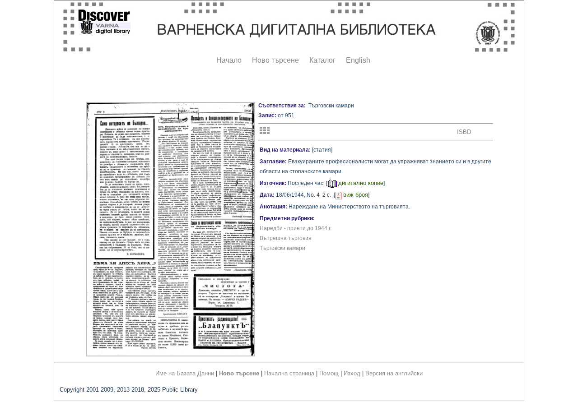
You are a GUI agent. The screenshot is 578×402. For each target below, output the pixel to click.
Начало (229, 60)
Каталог (322, 60)
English (358, 60)
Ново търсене (275, 60)
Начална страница (289, 373)
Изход (352, 373)
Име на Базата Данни (184, 373)
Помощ (329, 373)
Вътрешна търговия (286, 238)
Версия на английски (394, 373)
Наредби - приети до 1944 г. (295, 228)
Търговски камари (282, 248)
